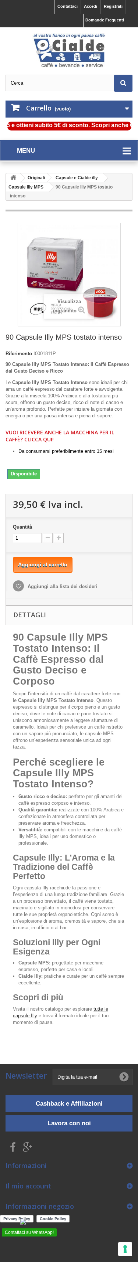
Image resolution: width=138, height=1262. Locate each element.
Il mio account (28, 1185)
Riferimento (19, 353)
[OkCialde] (69, 50)
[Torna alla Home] (13, 178)
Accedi (90, 6)
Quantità (22, 527)
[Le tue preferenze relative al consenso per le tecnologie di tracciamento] (125, 1249)
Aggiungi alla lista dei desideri (62, 586)
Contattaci (67, 6)
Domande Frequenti (104, 20)
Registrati (113, 6)
